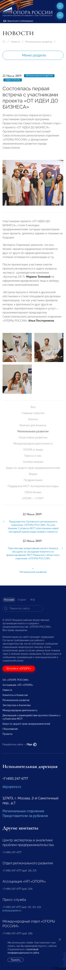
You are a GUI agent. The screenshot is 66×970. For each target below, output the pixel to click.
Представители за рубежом (25, 816)
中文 (32, 599)
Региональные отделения (23, 811)
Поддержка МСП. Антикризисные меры (33, 486)
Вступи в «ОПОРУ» (18, 668)
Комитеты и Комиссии (15, 695)
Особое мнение (33, 461)
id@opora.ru (12, 787)
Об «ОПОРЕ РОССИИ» (16, 680)
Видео (33, 474)
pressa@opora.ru (12, 910)
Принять (15, 960)
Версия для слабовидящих (20, 21)
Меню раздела (34, 55)
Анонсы (33, 419)
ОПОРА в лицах (33, 449)
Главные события (33, 413)
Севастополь (12, 80)
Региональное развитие (38, 41)
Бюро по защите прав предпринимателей (33, 468)
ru (60, 15)
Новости (15, 41)
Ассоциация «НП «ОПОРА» (18, 685)
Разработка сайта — (18, 744)
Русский (9, 599)
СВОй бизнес (33, 492)
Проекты (7, 734)
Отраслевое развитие (33, 437)
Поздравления (33, 480)
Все (33, 407)
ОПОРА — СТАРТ (33, 498)
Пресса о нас (33, 455)
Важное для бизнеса (33, 425)
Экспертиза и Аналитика (17, 705)
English (22, 599)
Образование (10, 729)
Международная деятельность (33, 443)
